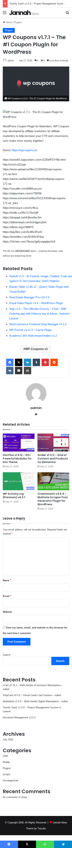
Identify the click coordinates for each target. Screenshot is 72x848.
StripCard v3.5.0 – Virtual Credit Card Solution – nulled (32, 695)
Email (7, 596)
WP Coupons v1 (36, 349)
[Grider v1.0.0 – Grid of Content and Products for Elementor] (53, 443)
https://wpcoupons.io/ (24, 150)
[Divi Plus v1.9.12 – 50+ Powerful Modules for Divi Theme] (19, 443)
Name (7, 580)
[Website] (36, 414)
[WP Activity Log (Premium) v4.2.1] (19, 481)
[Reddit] (54, 362)
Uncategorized (10, 780)
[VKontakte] (9, 370)
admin (11, 60)
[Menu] (4, 14)
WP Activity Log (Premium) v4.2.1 (14, 495)
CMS (5, 756)
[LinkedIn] (27, 362)
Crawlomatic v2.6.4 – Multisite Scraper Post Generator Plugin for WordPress (52, 499)
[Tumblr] (36, 362)
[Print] (27, 370)
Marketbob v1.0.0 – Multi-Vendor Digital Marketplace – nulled (35, 701)
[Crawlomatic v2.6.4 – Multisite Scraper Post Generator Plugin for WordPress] (53, 481)
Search (6, 654)
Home (8, 22)
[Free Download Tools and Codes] (24, 12)
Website (7, 611)
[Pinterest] (45, 362)
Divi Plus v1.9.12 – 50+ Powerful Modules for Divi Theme (17, 458)
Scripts (6, 774)
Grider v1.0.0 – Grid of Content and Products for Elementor (52, 458)
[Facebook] (9, 362)
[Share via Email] (18, 370)
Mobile (6, 762)
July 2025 (8, 739)
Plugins (18, 22)
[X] (18, 362)
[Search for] (67, 14)
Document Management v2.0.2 (19, 717)
